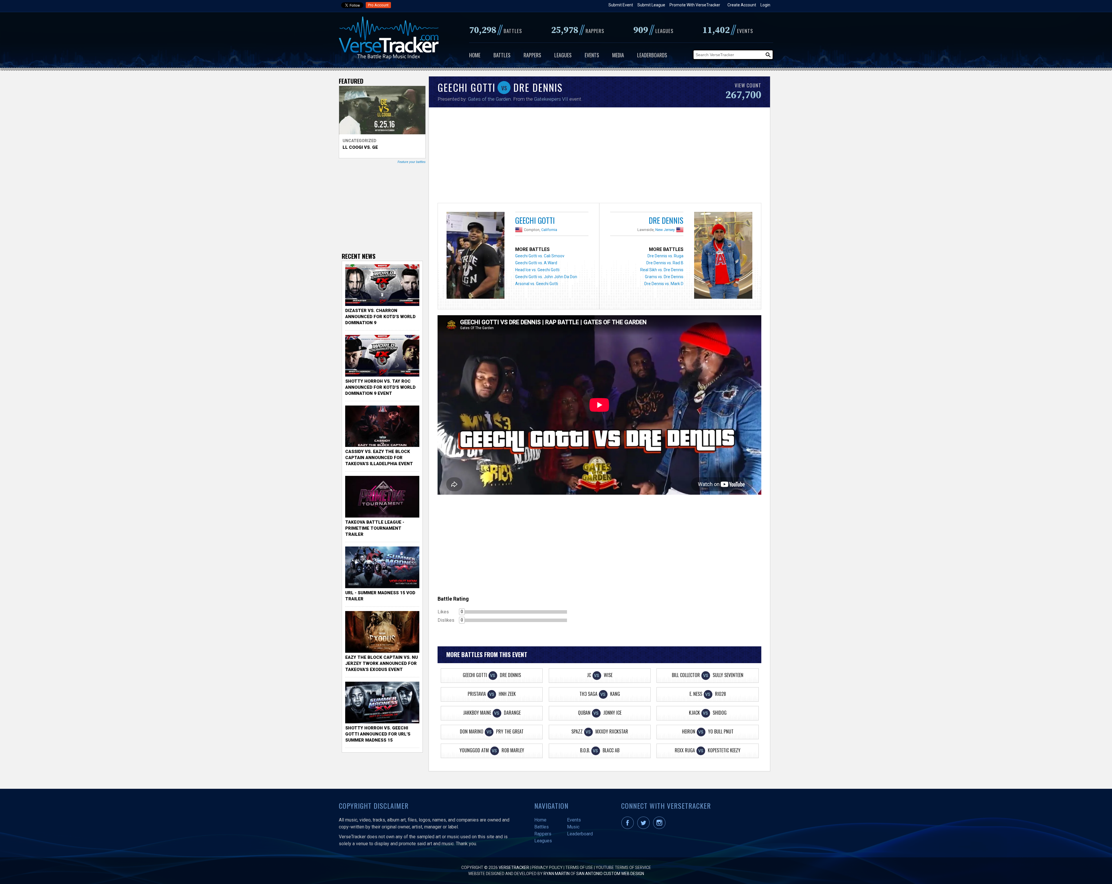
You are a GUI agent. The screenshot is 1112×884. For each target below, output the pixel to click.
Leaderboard (580, 834)
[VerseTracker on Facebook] (628, 827)
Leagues (563, 55)
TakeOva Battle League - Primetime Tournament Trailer (374, 528)
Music (573, 827)
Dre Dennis (666, 220)
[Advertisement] (599, 156)
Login (765, 5)
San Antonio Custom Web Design (610, 873)
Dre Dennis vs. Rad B (664, 263)
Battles (502, 55)
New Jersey (665, 230)
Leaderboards (652, 55)
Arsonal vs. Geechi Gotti (536, 283)
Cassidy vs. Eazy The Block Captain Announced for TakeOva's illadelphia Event (379, 457)
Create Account (741, 5)
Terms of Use (579, 867)
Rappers (532, 55)
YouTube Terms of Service (623, 867)
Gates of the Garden (489, 99)
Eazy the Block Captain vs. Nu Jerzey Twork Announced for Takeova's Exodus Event (381, 663)
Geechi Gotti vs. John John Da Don (546, 276)
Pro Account (378, 5)
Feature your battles (412, 162)
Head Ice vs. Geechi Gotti (537, 269)
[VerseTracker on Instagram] (660, 827)
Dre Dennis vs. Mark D (663, 283)
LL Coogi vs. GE (360, 147)
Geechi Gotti (535, 220)
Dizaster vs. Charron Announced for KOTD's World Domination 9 (380, 316)
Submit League (651, 5)
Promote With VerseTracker (695, 5)
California (549, 230)
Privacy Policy (547, 867)
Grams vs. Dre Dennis (664, 276)
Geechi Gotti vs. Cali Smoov (539, 256)
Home (474, 55)
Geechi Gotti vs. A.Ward (536, 263)
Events (592, 55)
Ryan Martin (557, 873)
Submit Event (620, 5)
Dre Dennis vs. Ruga (665, 256)
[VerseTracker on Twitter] (644, 827)
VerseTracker (514, 867)
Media (618, 55)
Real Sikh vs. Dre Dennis (661, 269)
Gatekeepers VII (551, 99)
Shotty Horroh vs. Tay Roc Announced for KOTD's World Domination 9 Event (380, 387)
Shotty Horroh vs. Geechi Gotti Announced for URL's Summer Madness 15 (377, 734)
